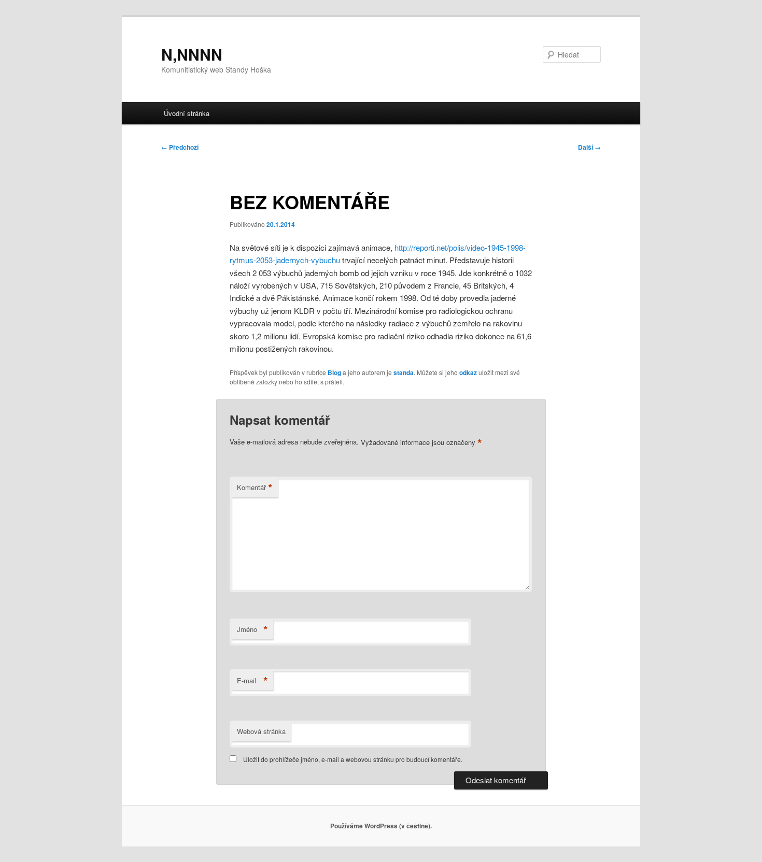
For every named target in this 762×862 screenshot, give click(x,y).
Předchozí (180, 147)
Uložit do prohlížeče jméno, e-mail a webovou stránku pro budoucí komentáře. (352, 759)
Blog (334, 372)
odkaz (468, 372)
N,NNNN (191, 54)
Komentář (255, 487)
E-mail (252, 680)
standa (403, 372)
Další (589, 147)
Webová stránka (261, 731)
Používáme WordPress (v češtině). (381, 825)
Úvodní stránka (186, 113)
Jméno (252, 629)
